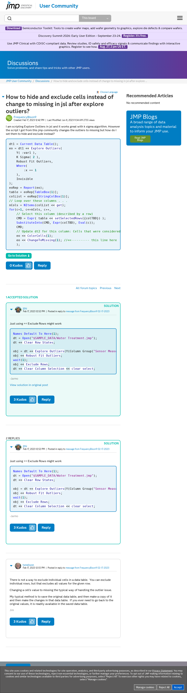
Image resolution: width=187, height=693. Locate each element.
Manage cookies (145, 687)
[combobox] (41, 18)
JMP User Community (19, 81)
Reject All (164, 687)
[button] (3, 96)
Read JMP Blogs (140, 139)
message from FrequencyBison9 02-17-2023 (87, 311)
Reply (42, 265)
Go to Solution (17, 255)
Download (13, 28)
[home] (19, 5)
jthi (25, 308)
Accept (178, 687)
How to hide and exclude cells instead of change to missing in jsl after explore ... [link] (100, 81)
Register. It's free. (134, 36)
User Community (58, 6)
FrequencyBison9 (25, 117)
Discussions (42, 81)
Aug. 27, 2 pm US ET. (113, 46)
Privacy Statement (162, 670)
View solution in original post (29, 385)
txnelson (28, 565)
